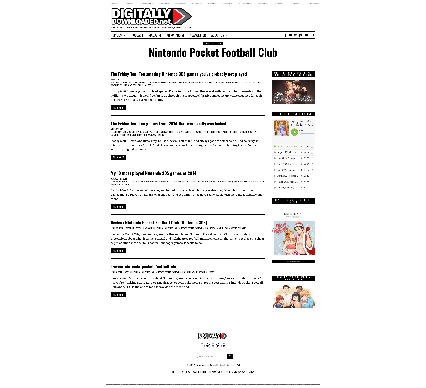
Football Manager (144, 228)
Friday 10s (197, 131)
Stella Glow (126, 85)
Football (130, 228)
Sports (242, 228)
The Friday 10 (140, 85)
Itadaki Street (184, 181)
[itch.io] (295, 35)
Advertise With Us (181, 371)
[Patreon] (301, 35)
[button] (230, 356)
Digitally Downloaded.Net (230, 364)
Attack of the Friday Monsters (153, 82)
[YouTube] (290, 35)
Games (117, 35)
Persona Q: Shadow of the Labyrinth (240, 181)
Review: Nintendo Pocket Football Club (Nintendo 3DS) (159, 222)
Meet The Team (200, 371)
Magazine (155, 35)
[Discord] (306, 35)
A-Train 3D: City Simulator (125, 82)
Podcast (137, 35)
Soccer (234, 228)
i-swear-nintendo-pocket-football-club (145, 266)
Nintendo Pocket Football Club (240, 82)
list (222, 82)
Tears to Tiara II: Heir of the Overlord (138, 134)
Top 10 (151, 85)
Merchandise (175, 35)
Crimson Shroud (194, 82)
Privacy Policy (216, 371)
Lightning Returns (212, 131)
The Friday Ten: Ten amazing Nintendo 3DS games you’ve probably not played (179, 74)
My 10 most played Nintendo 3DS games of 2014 (153, 173)
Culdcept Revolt (211, 82)
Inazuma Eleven (169, 181)
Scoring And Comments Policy (239, 371)
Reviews (213, 228)
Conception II (135, 131)
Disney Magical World (139, 181)
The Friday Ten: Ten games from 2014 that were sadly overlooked (168, 123)
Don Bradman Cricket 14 (166, 131)
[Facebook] (285, 35)
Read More (118, 107)
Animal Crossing (120, 181)
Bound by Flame (120, 131)
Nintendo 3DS (171, 228)
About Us (217, 35)
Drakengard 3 (185, 131)
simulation (224, 228)
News (127, 272)
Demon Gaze (148, 131)
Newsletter (198, 35)
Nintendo (158, 228)
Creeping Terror (176, 82)
